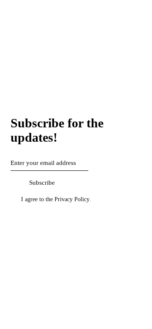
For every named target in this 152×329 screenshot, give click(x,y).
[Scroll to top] (4, 218)
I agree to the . (56, 199)
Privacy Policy (72, 199)
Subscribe (42, 182)
